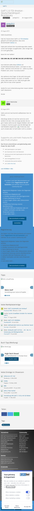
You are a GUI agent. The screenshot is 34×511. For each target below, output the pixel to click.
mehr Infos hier (11, 163)
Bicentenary (6, 425)
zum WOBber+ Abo (7, 169)
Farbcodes (4, 442)
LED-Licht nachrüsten (7, 463)
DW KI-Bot (22, 450)
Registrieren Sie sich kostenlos (15, 235)
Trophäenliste (23, 448)
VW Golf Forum (24, 438)
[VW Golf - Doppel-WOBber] (7, 2)
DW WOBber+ (23, 452)
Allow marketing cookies (13, 498)
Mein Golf (22, 436)
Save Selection (17, 506)
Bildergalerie (23, 440)
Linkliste (3, 446)
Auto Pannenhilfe (6, 461)
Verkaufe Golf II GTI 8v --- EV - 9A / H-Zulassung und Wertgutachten (17, 331)
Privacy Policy (10, 487)
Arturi (5, 317)
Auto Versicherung (7, 459)
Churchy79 (7, 334)
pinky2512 (16, 18)
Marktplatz (22, 444)
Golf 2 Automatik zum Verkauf (17, 308)
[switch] (28, 492)
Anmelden (17, 223)
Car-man (6, 327)
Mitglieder (22, 446)
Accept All (27, 506)
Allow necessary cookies (13, 492)
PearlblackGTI (7, 322)
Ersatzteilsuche (6, 452)
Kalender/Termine (6, 448)
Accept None (7, 506)
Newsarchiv (4, 450)
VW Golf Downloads (7, 444)
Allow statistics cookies (12, 495)
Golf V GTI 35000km (14, 320)
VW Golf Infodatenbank (8, 438)
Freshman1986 (8, 310)
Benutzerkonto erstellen (17, 218)
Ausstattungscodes (7, 440)
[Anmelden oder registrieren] (25, 2)
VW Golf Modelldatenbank (9, 436)
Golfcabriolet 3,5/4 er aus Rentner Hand (20, 325)
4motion (25, 39)
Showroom (22, 442)
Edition (12, 43)
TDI (22, 39)
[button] (20, 2)
